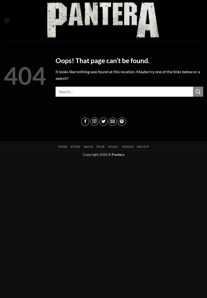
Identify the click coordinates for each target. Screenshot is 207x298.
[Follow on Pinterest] (122, 121)
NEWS (62, 146)
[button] (7, 20)
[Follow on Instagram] (94, 121)
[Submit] (198, 91)
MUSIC (113, 146)
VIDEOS (128, 146)
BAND (88, 146)
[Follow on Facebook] (85, 121)
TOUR (100, 146)
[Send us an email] (113, 121)
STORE (75, 146)
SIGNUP (143, 146)
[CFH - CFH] (103, 20)
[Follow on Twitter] (103, 121)
